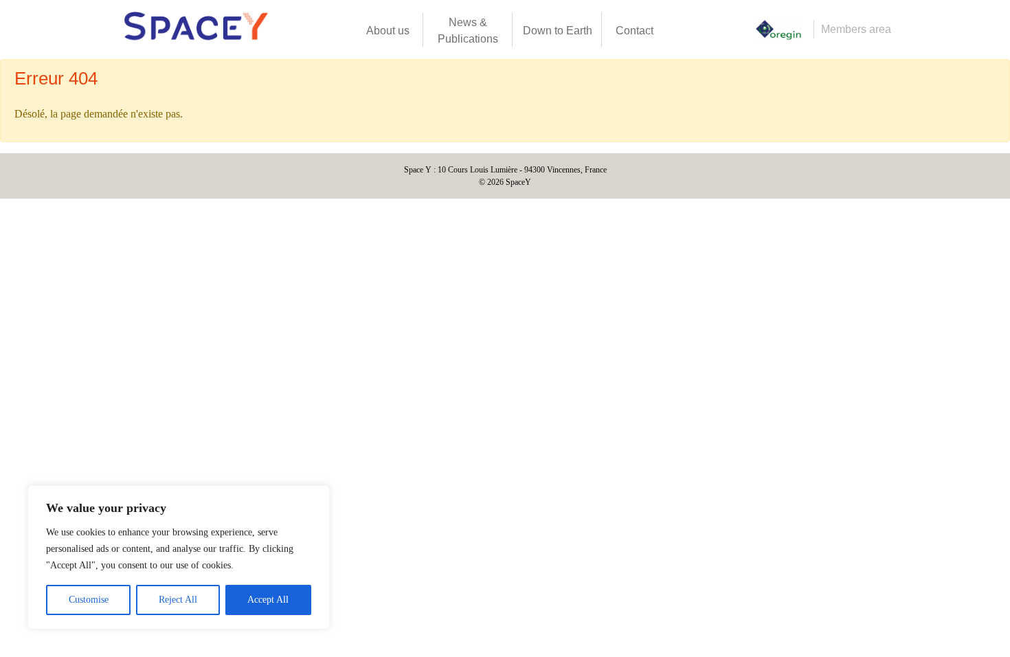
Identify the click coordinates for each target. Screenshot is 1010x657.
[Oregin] (778, 30)
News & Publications (468, 30)
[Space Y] (195, 29)
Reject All (178, 599)
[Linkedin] (697, 29)
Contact (634, 30)
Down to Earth (557, 30)
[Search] (675, 29)
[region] (178, 557)
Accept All (268, 599)
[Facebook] (741, 29)
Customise (89, 599)
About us (387, 30)
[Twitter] (719, 29)
